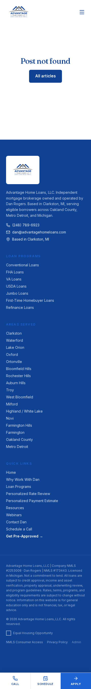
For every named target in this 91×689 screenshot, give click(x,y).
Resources (15, 508)
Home (11, 472)
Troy (10, 390)
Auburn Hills (16, 383)
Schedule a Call (19, 529)
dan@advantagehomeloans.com (39, 232)
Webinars (14, 515)
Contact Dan (16, 522)
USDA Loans (16, 286)
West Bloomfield (19, 397)
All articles (45, 76)
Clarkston (14, 333)
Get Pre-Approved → (24, 536)
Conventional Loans (22, 265)
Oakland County (19, 439)
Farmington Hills (19, 425)
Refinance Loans (20, 307)
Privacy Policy (57, 642)
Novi (10, 418)
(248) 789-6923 (25, 225)
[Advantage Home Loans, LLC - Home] (18, 12)
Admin (76, 642)
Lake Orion (15, 347)
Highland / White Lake (24, 411)
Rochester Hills (18, 376)
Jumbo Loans (17, 293)
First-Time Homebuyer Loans (30, 300)
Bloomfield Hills (18, 369)
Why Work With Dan (22, 479)
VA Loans (13, 279)
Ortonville (14, 361)
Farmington (15, 432)
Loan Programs (18, 486)
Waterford (14, 340)
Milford (12, 404)
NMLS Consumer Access (24, 642)
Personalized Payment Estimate (32, 501)
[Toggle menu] (82, 12)
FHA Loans (15, 272)
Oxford (12, 354)
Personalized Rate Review (28, 493)
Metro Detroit (17, 446)
